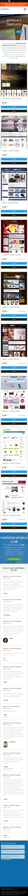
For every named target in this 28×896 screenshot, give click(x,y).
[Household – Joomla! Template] (14, 237)
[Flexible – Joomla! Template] (14, 185)
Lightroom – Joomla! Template (11, 463)
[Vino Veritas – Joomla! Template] (14, 81)
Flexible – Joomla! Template (10, 203)
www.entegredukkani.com (8, 768)
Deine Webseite (6, 716)
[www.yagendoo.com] (4, 9)
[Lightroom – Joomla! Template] (14, 445)
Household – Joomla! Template (11, 255)
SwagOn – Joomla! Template (10, 151)
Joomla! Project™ (23, 891)
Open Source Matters (6, 892)
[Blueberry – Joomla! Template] (14, 393)
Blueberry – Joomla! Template (11, 411)
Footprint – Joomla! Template (11, 307)
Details (14, 107)
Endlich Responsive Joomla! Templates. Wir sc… (11, 852)
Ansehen (9, 31)
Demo (19, 31)
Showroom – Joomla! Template (11, 515)
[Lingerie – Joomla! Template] (14, 341)
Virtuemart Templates (16, 54)
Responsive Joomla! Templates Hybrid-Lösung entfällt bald (10, 856)
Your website (5, 660)
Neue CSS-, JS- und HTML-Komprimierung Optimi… (11, 847)
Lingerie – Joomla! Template (10, 359)
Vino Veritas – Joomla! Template (11, 98)
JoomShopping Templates (9, 56)
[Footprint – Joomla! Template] (14, 289)
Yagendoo (8, 889)
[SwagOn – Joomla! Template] (14, 133)
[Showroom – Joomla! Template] (14, 497)
